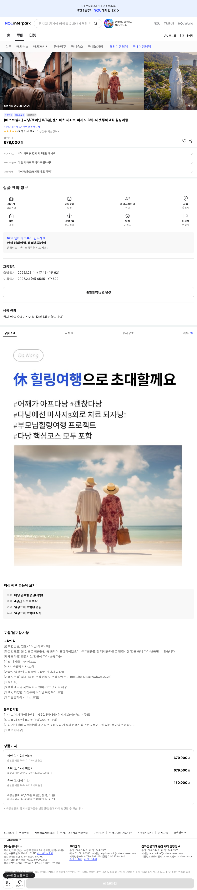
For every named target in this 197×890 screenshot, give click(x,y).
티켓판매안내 (145, 832)
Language (12, 839)
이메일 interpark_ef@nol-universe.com (162, 853)
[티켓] (32, 35)
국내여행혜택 (142, 46)
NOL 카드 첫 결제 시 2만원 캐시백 (36, 153)
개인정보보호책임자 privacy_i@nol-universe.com (167, 856)
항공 (8, 46)
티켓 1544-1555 (97, 850)
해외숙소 (22, 46)
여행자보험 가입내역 (120, 832)
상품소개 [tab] (10, 333)
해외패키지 (40, 46)
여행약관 (99, 832)
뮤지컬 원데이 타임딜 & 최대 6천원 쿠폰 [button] (64, 23)
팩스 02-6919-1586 (79, 853)
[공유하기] (191, 140)
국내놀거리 (95, 46)
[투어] (20, 35)
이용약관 (24, 832)
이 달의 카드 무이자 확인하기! (34, 162)
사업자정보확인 (45, 853)
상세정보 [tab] (128, 333)
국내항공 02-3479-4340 (111, 856)
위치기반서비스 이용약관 (74, 832)
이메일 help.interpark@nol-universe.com (114, 853)
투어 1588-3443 (78, 850)
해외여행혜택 (118, 46)
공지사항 (163, 832)
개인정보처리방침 (45, 832)
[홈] (8, 35)
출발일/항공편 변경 (98, 292)
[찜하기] (184, 140)
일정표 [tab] (69, 333)
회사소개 (9, 832)
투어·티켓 (59, 46)
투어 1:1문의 (75, 859)
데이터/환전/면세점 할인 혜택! (35, 171)
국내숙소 (77, 46)
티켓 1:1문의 (90, 859)
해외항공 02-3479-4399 (82, 856)
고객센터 (179, 832)
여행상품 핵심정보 (47, 131)
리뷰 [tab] (188, 333)
